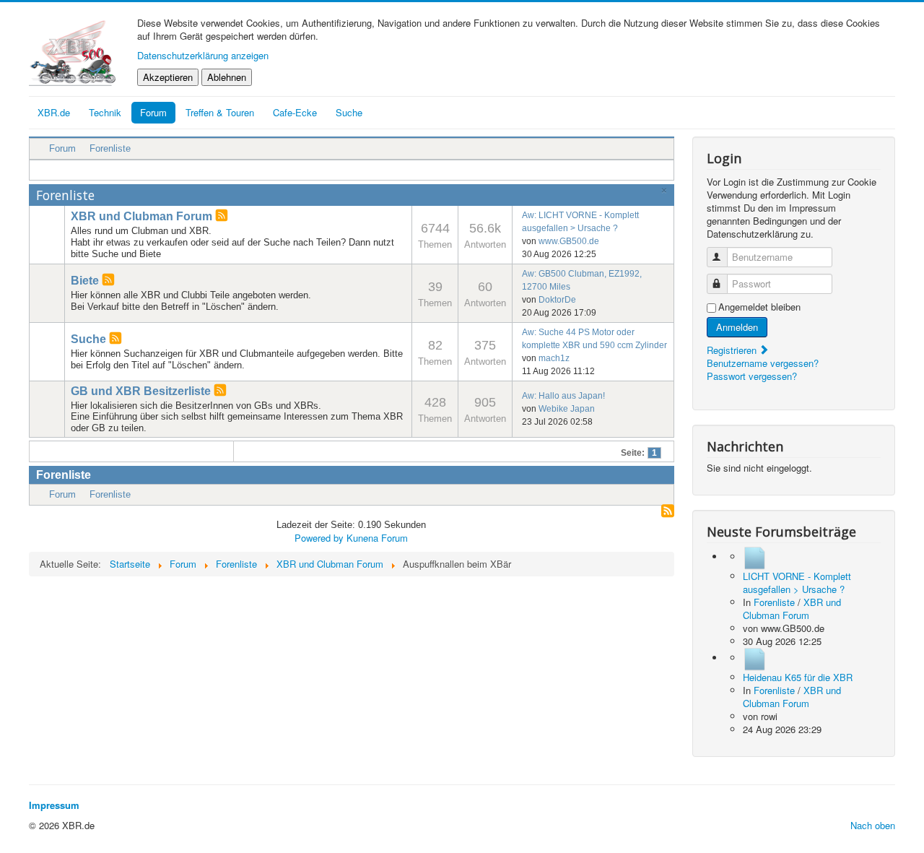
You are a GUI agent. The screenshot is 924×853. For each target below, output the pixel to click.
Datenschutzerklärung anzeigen (203, 55)
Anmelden (737, 327)
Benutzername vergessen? (763, 363)
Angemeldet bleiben (759, 306)
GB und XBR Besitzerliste (141, 391)
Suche (88, 339)
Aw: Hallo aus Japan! (563, 396)
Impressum (54, 805)
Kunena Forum (377, 538)
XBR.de (54, 112)
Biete (85, 280)
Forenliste (110, 148)
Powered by (319, 538)
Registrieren (733, 350)
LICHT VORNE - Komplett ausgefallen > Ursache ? (797, 582)
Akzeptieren (168, 77)
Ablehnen (226, 77)
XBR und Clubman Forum (141, 216)
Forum (153, 112)
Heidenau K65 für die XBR (798, 677)
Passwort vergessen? (752, 376)
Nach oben (872, 825)
